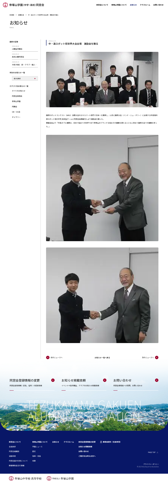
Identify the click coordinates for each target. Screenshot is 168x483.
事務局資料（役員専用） (112, 442)
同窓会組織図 (14, 451)
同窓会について (102, 5)
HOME (12, 15)
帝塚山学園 (16, 101)
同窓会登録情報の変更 (87, 442)
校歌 (34, 460)
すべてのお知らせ (18, 91)
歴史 (34, 451)
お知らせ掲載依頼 (85, 446)
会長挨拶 (12, 446)
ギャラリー (16, 117)
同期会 (14, 106)
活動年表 (12, 456)
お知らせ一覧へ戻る (102, 357)
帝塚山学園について (119, 5)
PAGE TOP (152, 452)
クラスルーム (145, 5)
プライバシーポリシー (151, 464)
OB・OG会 (16, 112)
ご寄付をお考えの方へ (87, 456)
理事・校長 (36, 456)
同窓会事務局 (17, 96)
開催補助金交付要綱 (16, 465)
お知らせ (133, 5)
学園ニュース (37, 446)
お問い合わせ (158, 5)
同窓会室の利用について (18, 460)
